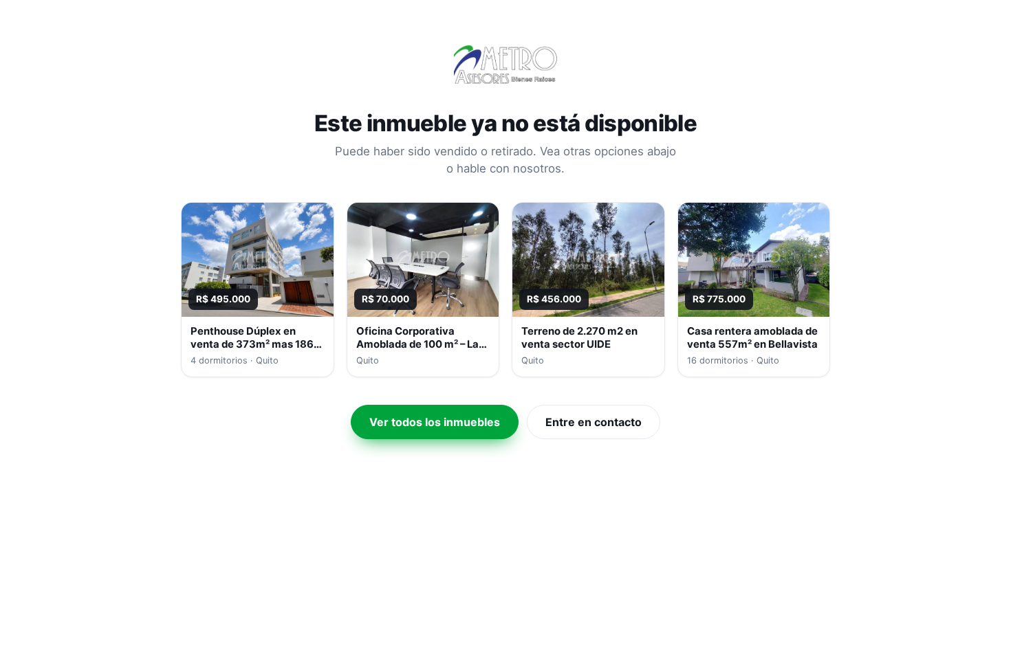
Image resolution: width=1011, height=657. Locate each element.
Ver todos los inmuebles (434, 422)
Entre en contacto (593, 422)
